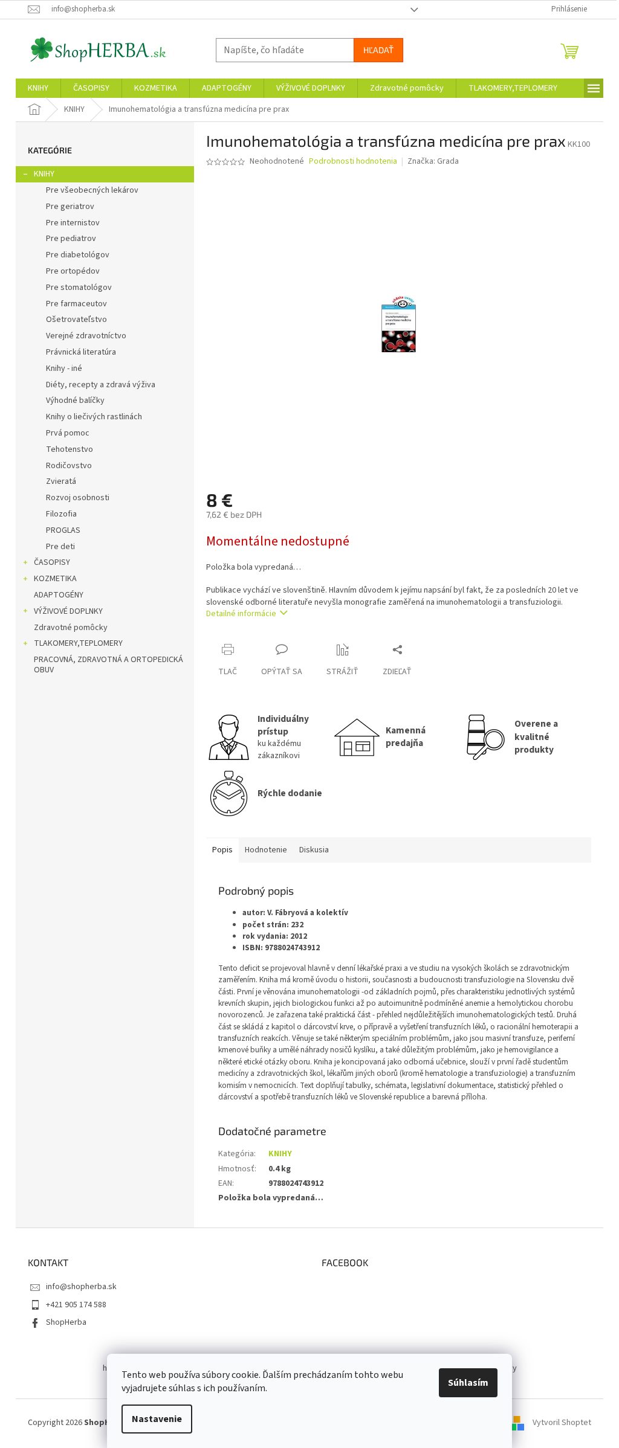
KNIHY (44, 174)
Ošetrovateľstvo (76, 320)
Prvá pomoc (67, 433)
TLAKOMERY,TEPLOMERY (78, 643)
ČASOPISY (52, 562)
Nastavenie (157, 1419)
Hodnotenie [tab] (266, 850)
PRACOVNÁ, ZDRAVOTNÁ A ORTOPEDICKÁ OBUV (108, 665)
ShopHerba (66, 1322)
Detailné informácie (241, 614)
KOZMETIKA (55, 579)
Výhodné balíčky (75, 400)
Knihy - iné (64, 368)
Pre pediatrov (71, 239)
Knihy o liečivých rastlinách (94, 417)
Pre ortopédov (73, 271)
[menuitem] (38, 88)
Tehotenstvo (69, 449)
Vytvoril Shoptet (562, 1423)
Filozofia (61, 514)
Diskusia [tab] (314, 850)
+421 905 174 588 (76, 1305)
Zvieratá (61, 481)
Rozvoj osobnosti (77, 498)
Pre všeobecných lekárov (92, 190)
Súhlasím (468, 1382)
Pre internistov (73, 223)
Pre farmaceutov (76, 304)
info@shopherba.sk (81, 1287)
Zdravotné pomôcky (71, 628)
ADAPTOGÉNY (58, 595)
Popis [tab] (222, 850)
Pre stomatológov (79, 288)
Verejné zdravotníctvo (86, 336)
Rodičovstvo (69, 466)
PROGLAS (63, 530)
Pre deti (60, 547)
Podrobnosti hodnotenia (353, 161)
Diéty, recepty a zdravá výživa (100, 385)
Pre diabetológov (77, 255)
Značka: (433, 161)
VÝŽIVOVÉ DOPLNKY (68, 611)
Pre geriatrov (70, 207)
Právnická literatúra (81, 352)
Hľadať (378, 50)
